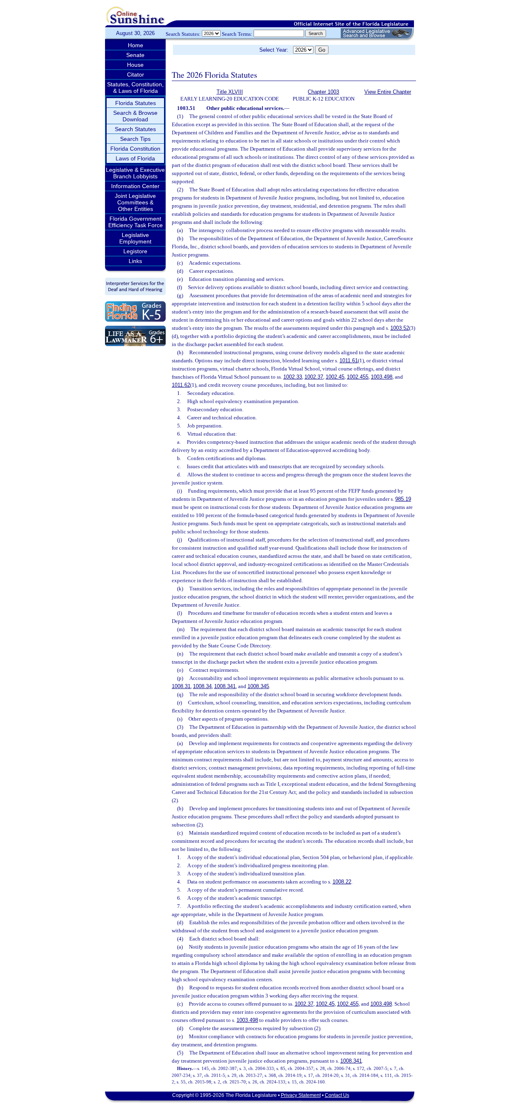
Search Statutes (135, 129)
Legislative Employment (135, 238)
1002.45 (335, 377)
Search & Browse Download (135, 116)
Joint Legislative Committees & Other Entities (135, 202)
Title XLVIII (230, 92)
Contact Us (337, 1095)
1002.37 (313, 377)
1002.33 (292, 377)
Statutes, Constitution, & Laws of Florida (135, 87)
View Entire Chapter (387, 92)
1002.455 (357, 377)
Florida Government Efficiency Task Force (135, 221)
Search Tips (135, 139)
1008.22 (342, 882)
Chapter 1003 (323, 92)
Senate (135, 55)
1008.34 (202, 686)
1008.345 (258, 686)
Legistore (135, 251)
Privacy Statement (301, 1095)
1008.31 (181, 686)
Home (135, 45)
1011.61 (348, 360)
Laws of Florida (135, 158)
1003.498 (381, 377)
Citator (135, 74)
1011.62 (181, 385)
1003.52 (399, 328)
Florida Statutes (135, 103)
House (135, 64)
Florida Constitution (135, 148)
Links (135, 261)
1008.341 (225, 686)
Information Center (135, 186)
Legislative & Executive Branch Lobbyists (135, 173)
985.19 (403, 499)
